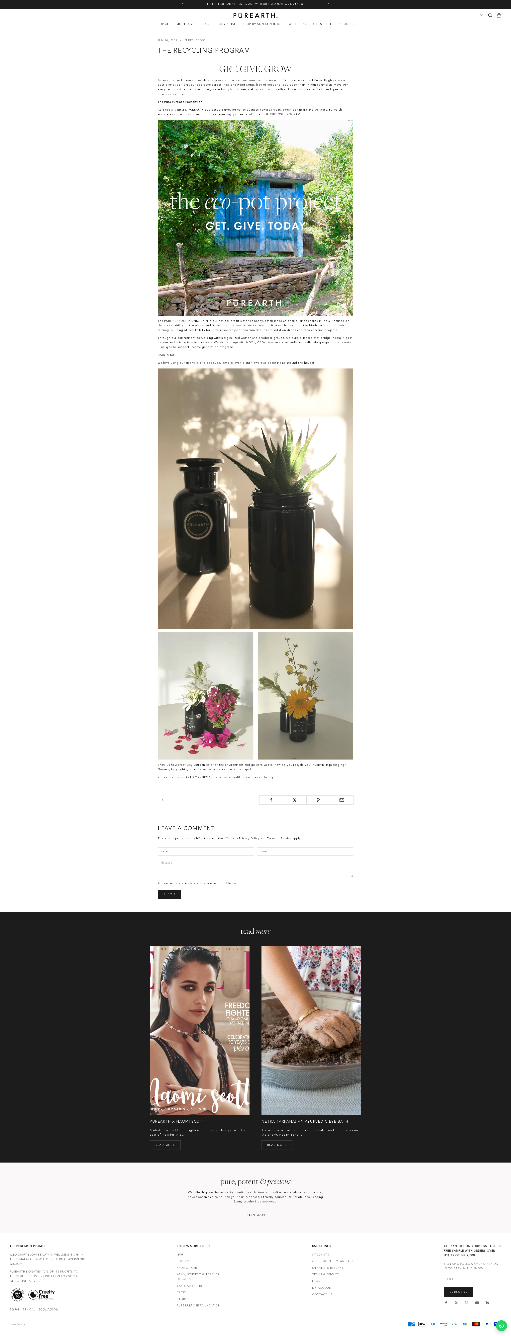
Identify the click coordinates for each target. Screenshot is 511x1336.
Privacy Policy (249, 838)
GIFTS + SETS (323, 24)
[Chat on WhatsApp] (501, 1325)
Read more (165, 1145)
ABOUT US (347, 24)
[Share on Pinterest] (318, 800)
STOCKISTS (320, 1254)
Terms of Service (279, 838)
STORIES (183, 1299)
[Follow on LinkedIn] (487, 1303)
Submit (169, 894)
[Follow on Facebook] (446, 1303)
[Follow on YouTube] (477, 1303)
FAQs (316, 1281)
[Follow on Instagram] (467, 1303)
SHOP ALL (163, 24)
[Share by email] (341, 800)
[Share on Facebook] (271, 800)
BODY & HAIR (227, 24)
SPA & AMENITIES (190, 1286)
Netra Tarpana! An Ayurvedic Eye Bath (305, 1121)
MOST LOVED (186, 24)
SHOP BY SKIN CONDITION (263, 24)
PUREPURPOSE (195, 40)
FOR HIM (183, 1261)
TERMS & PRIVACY (325, 1274)
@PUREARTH (483, 1264)
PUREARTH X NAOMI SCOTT (177, 1121)
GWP (180, 1254)
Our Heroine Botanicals (333, 1261)
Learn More (255, 1215)
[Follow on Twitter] (456, 1303)
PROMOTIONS (187, 1268)
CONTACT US (322, 1294)
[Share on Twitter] (294, 800)
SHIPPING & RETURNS (328, 1268)
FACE (207, 24)
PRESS (181, 1292)
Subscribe (458, 1292)
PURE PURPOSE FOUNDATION (199, 1305)
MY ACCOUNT (322, 1287)
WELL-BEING (298, 24)
